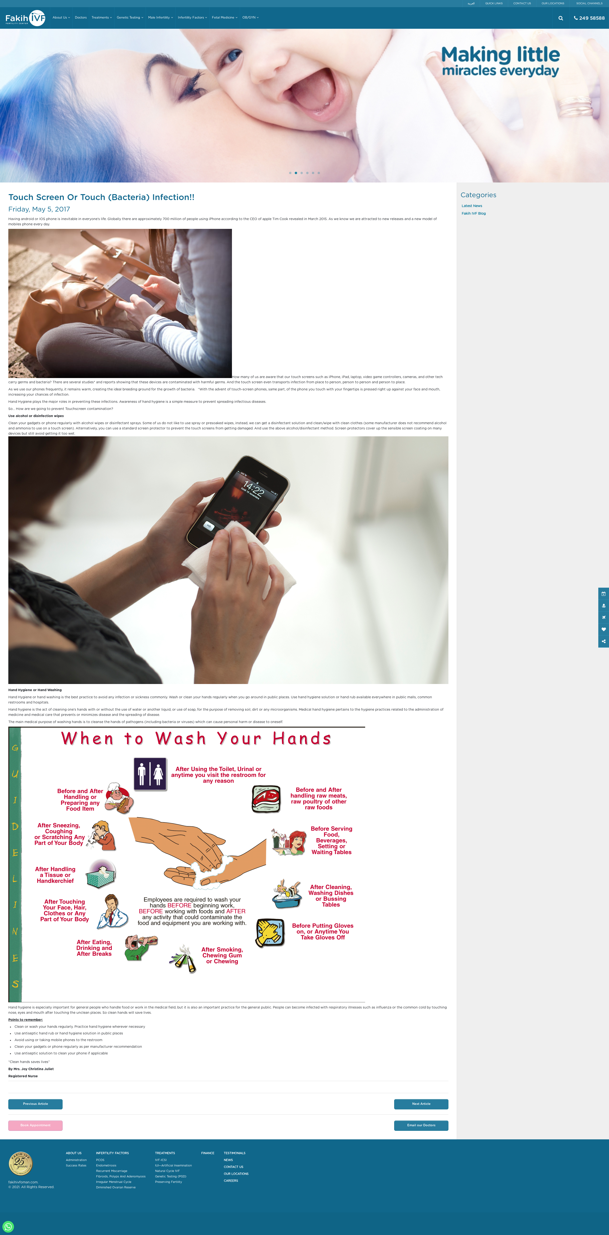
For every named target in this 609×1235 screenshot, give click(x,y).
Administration (76, 1160)
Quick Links (494, 3)
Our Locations (553, 3)
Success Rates (76, 1165)
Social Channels (589, 3)
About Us (74, 1153)
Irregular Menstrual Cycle (113, 1182)
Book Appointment (35, 1125)
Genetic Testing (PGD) (170, 1176)
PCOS (100, 1160)
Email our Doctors (421, 1125)
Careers (231, 1180)
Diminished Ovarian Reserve (116, 1187)
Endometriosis (106, 1165)
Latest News (472, 206)
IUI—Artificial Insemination (173, 1165)
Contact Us (522, 3)
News (228, 1160)
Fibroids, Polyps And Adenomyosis (121, 1176)
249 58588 (591, 18)
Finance (207, 1153)
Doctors (81, 17)
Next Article (421, 1104)
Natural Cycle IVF (167, 1171)
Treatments (165, 1153)
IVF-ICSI (161, 1160)
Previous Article (35, 1104)
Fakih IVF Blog (474, 213)
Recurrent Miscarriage (111, 1171)
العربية (471, 3)
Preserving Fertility (168, 1182)
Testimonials (235, 1153)
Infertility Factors (112, 1153)
